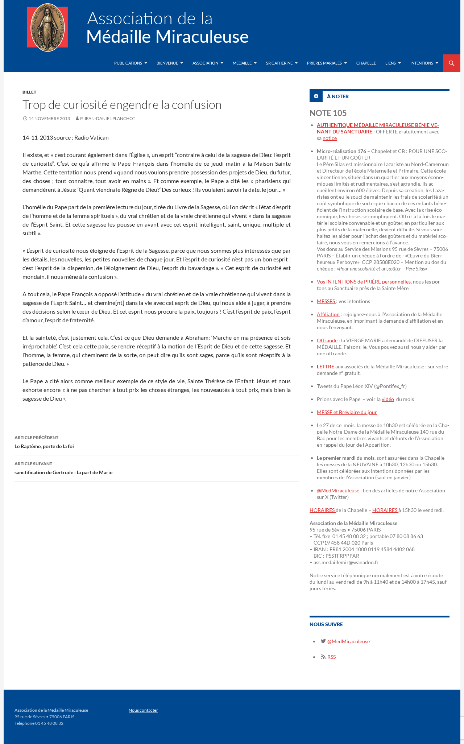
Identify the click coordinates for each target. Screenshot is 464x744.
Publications (128, 63)
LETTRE (325, 366)
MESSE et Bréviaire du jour (347, 412)
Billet (29, 92)
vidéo (388, 399)
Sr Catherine (279, 63)
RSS (331, 657)
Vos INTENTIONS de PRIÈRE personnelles (364, 281)
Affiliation (328, 314)
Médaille (242, 63)
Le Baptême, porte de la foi (44, 442)
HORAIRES (323, 510)
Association (205, 63)
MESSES (326, 301)
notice (330, 138)
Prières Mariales (324, 63)
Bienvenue (167, 63)
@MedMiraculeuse (338, 490)
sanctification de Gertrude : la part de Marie (63, 468)
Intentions (421, 63)
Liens (390, 63)
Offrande (327, 340)
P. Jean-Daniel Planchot (107, 118)
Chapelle (366, 63)
